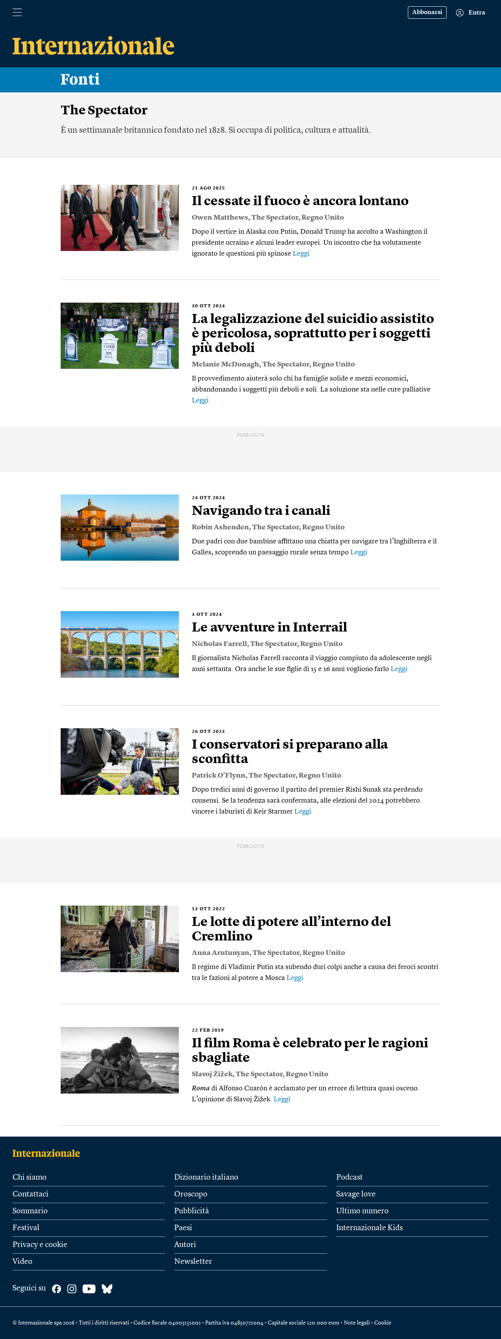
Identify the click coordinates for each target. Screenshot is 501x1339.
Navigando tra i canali (261, 511)
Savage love (356, 1194)
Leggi (301, 253)
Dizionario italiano (206, 1178)
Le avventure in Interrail (269, 628)
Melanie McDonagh (225, 364)
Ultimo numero (362, 1211)
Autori (185, 1245)
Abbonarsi (427, 12)
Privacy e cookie (40, 1245)
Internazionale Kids (369, 1228)
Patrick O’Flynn (218, 775)
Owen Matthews (220, 217)
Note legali (357, 1323)
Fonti (80, 80)
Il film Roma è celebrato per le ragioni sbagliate (310, 1051)
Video (22, 1262)
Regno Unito (322, 217)
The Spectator (274, 217)
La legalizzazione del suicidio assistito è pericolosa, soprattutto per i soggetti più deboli (313, 334)
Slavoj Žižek (212, 1074)
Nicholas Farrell (219, 644)
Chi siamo (30, 1178)
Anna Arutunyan (220, 952)
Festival (26, 1228)
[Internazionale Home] (49, 1153)
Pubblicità (191, 1211)
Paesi (183, 1228)
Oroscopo (190, 1194)
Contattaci (31, 1194)
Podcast (349, 1178)
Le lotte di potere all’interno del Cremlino (291, 930)
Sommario (30, 1211)
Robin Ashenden (220, 527)
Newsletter (193, 1262)
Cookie (382, 1323)
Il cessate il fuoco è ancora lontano (300, 201)
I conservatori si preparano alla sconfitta (290, 752)
